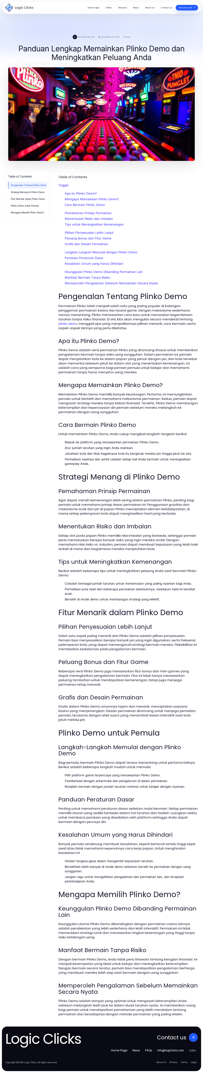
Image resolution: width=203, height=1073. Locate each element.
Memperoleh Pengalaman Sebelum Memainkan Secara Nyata (111, 283)
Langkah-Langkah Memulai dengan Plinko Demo (101, 252)
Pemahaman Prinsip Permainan (88, 213)
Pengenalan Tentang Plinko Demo (29, 185)
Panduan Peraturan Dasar (84, 258)
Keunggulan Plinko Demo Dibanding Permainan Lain (104, 272)
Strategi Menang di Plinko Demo (28, 192)
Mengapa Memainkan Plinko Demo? (92, 199)
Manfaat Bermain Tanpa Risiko (87, 277)
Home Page (119, 1050)
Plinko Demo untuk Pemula (25, 205)
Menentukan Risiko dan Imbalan (89, 219)
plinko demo (67, 324)
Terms (184, 1062)
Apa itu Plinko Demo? (81, 193)
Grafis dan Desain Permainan (86, 244)
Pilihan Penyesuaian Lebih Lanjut (89, 233)
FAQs (148, 1050)
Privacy (173, 1062)
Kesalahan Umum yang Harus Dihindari (94, 264)
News (136, 1050)
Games (126, 37)
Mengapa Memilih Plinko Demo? (27, 212)
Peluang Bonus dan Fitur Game (88, 238)
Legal (193, 1062)
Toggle (63, 185)
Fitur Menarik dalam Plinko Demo (28, 199)
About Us (161, 1062)
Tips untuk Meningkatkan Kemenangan (94, 224)
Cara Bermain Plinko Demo (85, 205)
